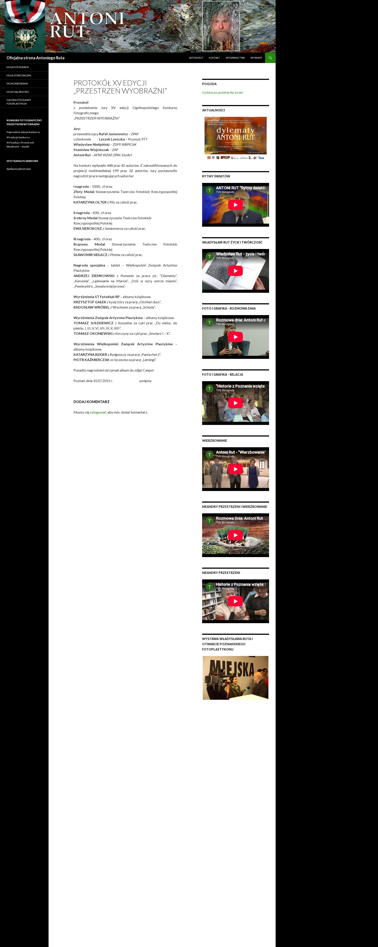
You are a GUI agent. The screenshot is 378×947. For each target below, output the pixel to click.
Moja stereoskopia (19, 75)
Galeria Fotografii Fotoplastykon (19, 101)
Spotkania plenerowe (19, 168)
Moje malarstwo (18, 91)
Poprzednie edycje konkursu (23, 132)
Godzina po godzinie (215, 92)
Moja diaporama (17, 83)
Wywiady (256, 57)
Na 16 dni (236, 92)
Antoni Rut (196, 57)
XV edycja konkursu (18, 137)
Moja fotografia (18, 67)
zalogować (98, 412)
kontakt (214, 57)
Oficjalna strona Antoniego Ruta (36, 57)
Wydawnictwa (235, 57)
